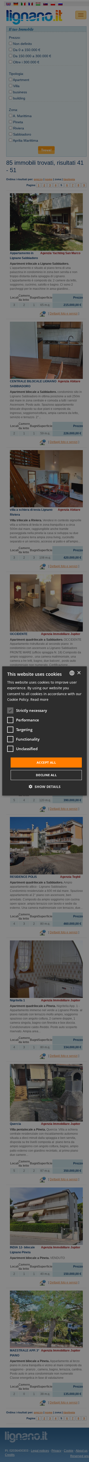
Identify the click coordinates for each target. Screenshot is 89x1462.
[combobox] (71, 673)
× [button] (79, 673)
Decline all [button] (46, 775)
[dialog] (44, 731)
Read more (39, 699)
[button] (45, 786)
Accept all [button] (46, 762)
